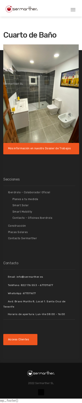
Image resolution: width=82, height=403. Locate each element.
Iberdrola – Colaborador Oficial (29, 192)
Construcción (17, 225)
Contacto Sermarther (22, 238)
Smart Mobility (22, 211)
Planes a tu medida (25, 199)
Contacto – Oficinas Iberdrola (32, 217)
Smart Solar (20, 205)
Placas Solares (18, 232)
